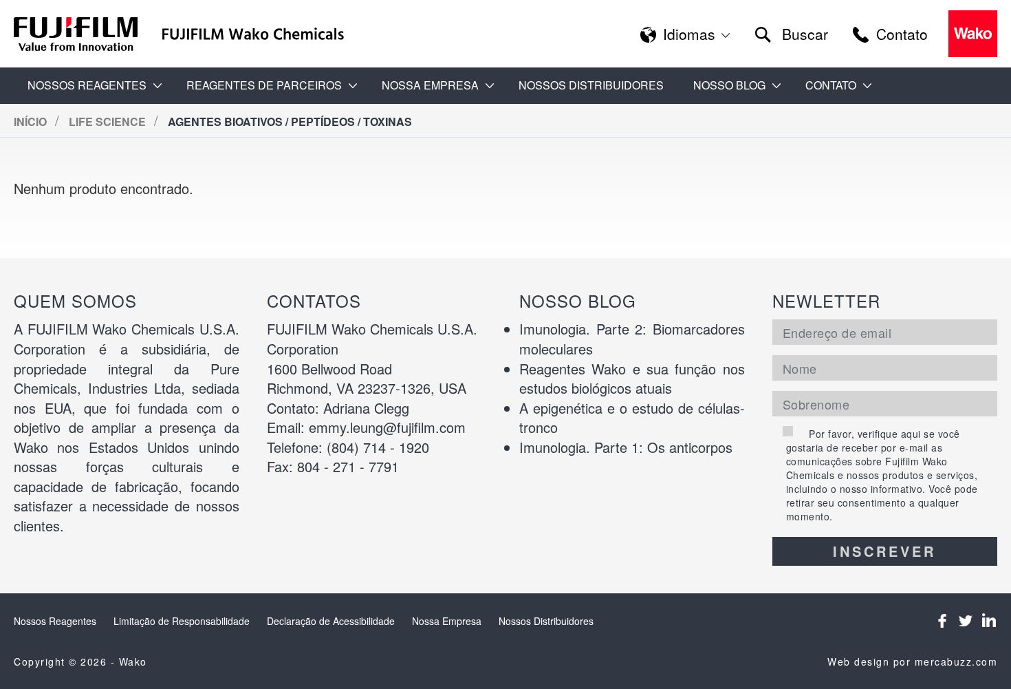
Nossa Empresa (446, 621)
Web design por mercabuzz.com (912, 661)
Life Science (109, 121)
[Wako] (76, 34)
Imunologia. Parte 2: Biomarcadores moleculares (632, 339)
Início (32, 121)
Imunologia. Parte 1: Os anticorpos (625, 447)
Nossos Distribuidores (591, 85)
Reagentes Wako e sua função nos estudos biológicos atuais (632, 379)
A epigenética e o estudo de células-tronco (632, 418)
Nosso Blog (729, 85)
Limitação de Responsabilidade (181, 621)
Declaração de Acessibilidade (331, 621)
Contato (830, 85)
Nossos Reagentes (55, 621)
